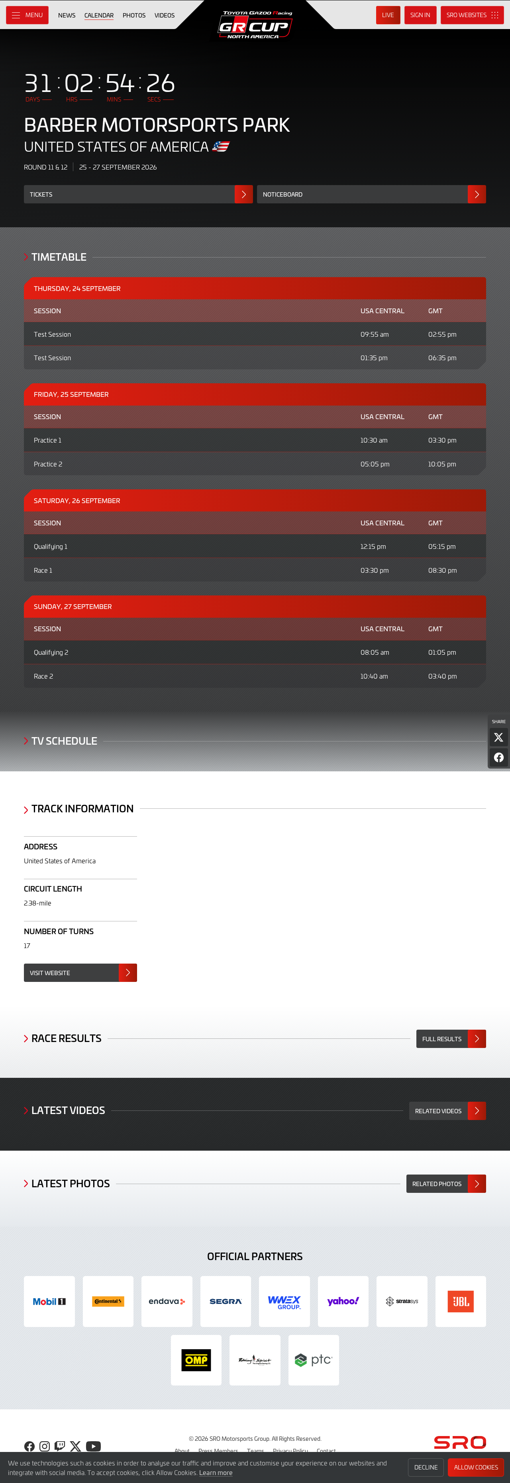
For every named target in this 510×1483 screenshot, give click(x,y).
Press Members (218, 1451)
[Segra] (225, 1301)
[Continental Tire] (108, 1301)
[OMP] (196, 1360)
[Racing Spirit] (255, 1360)
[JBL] (460, 1301)
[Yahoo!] (343, 1301)
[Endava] (166, 1301)
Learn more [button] (216, 1472)
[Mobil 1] (49, 1301)
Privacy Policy (290, 1451)
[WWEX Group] (284, 1301)
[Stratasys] (402, 1301)
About (182, 1451)
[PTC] (313, 1360)
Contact (326, 1451)
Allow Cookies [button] (476, 1467)
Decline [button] (426, 1467)
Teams (255, 1451)
